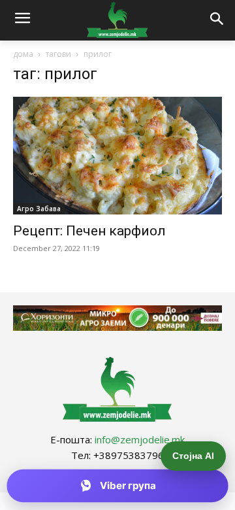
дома (23, 54)
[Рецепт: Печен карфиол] (117, 155)
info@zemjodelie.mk (140, 439)
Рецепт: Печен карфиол (89, 231)
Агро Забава (39, 208)
